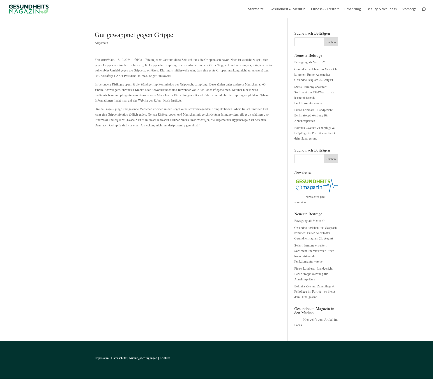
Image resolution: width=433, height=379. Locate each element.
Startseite (256, 9)
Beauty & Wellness (381, 9)
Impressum (102, 358)
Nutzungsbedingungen (143, 358)
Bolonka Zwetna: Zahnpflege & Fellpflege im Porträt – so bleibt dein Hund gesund (314, 133)
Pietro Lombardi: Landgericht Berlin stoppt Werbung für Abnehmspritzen (313, 115)
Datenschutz (119, 358)
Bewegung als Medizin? (309, 62)
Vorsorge (409, 9)
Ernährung (352, 9)
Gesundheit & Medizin (287, 9)
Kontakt (165, 358)
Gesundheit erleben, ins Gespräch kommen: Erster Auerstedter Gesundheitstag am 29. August (315, 74)
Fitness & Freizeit (325, 9)
